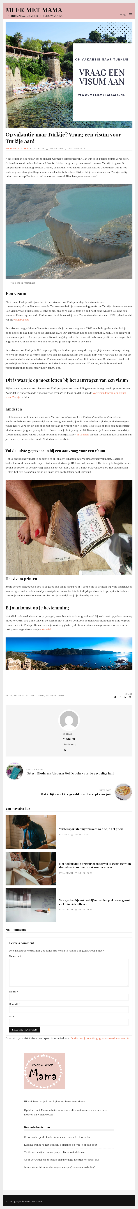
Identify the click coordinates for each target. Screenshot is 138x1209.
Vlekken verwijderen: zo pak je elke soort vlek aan (54, 1152)
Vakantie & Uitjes (17, 148)
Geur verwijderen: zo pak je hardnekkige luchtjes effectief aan (61, 1159)
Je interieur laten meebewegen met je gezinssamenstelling (59, 1167)
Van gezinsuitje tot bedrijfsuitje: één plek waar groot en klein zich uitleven (31, 905)
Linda (66, 834)
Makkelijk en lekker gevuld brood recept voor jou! (76, 794)
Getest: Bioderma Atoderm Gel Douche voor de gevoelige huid (70, 773)
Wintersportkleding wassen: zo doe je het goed (31, 832)
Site (11, 1016)
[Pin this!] (130, 697)
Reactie (15, 956)
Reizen (30, 695)
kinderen (19, 695)
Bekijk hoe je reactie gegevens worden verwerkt (100, 1038)
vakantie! (45, 629)
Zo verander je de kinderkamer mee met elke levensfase (57, 1137)
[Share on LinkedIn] (125, 697)
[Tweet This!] (115, 697)
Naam (14, 991)
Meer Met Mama (34, 9)
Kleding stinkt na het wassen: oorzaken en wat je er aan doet (60, 1144)
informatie (82, 434)
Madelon (39, 148)
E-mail (14, 1004)
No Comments (77, 148)
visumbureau (21, 319)
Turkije (39, 695)
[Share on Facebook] (120, 697)
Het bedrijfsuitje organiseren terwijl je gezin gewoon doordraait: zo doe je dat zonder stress (31, 868)
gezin (9, 695)
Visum (61, 695)
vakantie (51, 695)
